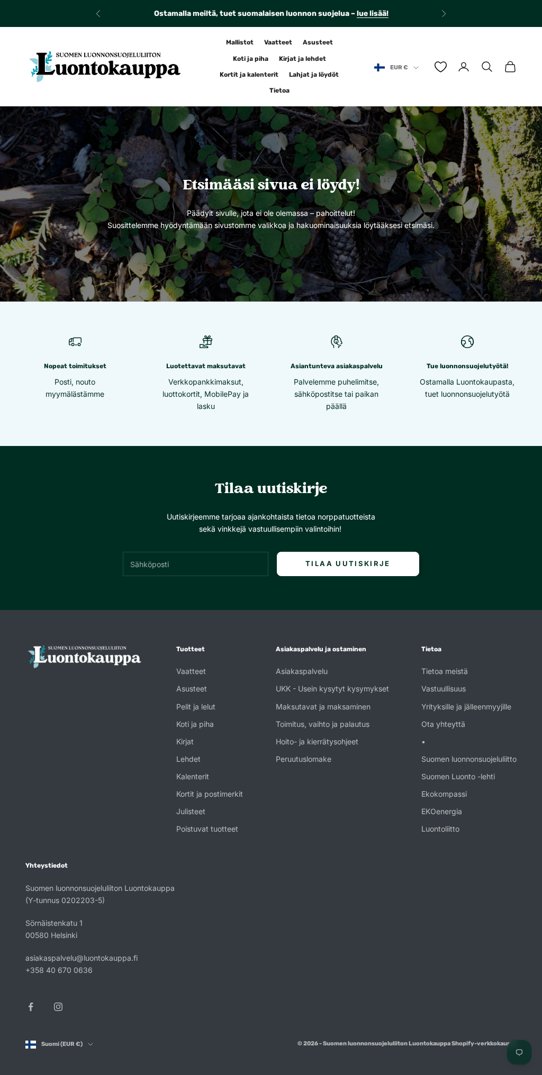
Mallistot (240, 42)
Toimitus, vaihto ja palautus (322, 723)
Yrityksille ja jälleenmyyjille (466, 706)
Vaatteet (278, 42)
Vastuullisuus (443, 688)
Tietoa (279, 90)
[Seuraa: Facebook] (30, 1006)
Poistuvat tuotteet (207, 828)
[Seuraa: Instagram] (58, 1006)
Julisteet (190, 811)
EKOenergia (441, 811)
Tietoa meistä (444, 671)
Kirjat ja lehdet (302, 58)
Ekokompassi (444, 793)
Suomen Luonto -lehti (458, 776)
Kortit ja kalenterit (249, 74)
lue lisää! (373, 13)
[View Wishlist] (441, 67)
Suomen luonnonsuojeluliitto (469, 758)
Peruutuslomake (303, 758)
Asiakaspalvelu (302, 671)
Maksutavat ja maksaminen (323, 706)
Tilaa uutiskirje (347, 563)
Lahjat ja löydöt (314, 74)
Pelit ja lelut (195, 706)
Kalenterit (192, 776)
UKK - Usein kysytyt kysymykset (332, 688)
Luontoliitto (440, 828)
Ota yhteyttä (443, 723)
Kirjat (185, 741)
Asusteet (318, 42)
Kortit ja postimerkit (209, 793)
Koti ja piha (250, 58)
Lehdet (188, 758)
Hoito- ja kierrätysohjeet (317, 741)
